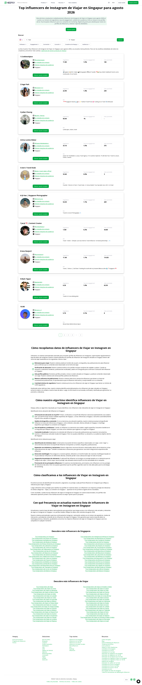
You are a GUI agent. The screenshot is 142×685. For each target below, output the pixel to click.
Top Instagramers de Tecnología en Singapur (97, 547)
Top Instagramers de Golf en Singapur (97, 542)
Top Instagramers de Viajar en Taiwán (97, 606)
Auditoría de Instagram (108, 661)
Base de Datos (46, 639)
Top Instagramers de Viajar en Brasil (97, 594)
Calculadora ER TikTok (108, 650)
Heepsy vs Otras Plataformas (109, 647)
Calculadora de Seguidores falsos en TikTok (113, 660)
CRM (43, 649)
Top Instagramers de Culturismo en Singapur (97, 555)
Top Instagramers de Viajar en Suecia (97, 608)
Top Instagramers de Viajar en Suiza (97, 605)
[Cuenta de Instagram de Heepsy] (131, 679)
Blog (103, 641)
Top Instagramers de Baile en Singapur (44, 571)
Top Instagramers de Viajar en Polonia (45, 608)
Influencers (72, 650)
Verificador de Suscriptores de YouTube (112, 656)
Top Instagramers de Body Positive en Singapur (97, 549)
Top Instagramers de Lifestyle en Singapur (44, 546)
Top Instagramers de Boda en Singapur (97, 571)
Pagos (44, 656)
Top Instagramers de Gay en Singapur (44, 551)
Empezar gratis (71, 29)
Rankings (71, 649)
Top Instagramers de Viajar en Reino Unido (44, 592)
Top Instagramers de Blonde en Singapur (44, 564)
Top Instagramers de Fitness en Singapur (44, 538)
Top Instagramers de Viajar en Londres (45, 619)
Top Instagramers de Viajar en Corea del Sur (97, 596)
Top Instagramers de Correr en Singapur (44, 569)
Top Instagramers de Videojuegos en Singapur (44, 549)
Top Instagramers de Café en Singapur (97, 569)
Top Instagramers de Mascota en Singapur (97, 553)
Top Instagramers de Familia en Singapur (97, 564)
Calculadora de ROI (107, 669)
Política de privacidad (52, 681)
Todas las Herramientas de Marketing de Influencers (116, 672)
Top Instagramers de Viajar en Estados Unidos (97, 587)
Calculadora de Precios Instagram (111, 664)
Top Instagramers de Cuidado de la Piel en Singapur (45, 556)
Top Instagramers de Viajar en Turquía (45, 605)
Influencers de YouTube (75, 641)
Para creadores (73, 2)
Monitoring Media (47, 653)
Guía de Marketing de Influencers (110, 642)
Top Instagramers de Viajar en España (97, 599)
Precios (53, 2)
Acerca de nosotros (17, 639)
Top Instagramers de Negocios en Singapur (44, 553)
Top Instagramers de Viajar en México (44, 601)
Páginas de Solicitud (47, 650)
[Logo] (9, 2)
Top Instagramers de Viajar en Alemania (44, 590)
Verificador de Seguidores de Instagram (112, 653)
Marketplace (45, 646)
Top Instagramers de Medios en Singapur (45, 562)
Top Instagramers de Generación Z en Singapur (97, 558)
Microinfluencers (73, 646)
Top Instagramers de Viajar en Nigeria (97, 615)
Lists (43, 647)
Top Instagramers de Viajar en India (97, 590)
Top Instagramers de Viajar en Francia (97, 592)
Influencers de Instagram (76, 639)
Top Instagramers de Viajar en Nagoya (45, 621)
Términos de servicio (64, 681)
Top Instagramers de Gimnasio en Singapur (97, 544)
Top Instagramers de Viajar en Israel (97, 621)
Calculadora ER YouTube (108, 652)
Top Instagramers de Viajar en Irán (97, 614)
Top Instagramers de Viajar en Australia (44, 599)
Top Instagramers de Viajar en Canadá (45, 596)
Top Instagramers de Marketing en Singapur (97, 538)
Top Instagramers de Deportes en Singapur (97, 551)
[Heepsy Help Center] (108, 2)
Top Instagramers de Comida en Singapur (97, 540)
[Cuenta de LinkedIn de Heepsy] (134, 679)
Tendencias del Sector (107, 644)
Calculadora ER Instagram (108, 649)
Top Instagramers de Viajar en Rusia (97, 597)
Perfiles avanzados (47, 644)
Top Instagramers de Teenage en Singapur (44, 567)
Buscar (120, 39)
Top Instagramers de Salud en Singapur (44, 555)
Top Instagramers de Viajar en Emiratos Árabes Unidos (97, 617)
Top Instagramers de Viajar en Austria (44, 614)
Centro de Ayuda (106, 639)
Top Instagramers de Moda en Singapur (44, 542)
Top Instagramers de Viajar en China (44, 588)
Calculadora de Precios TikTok (110, 667)
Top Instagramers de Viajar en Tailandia (97, 610)
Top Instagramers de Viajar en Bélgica (44, 610)
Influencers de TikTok (75, 642)
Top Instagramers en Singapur (44, 537)
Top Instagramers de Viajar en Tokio (44, 597)
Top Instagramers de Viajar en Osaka (97, 603)
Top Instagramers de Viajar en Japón (97, 588)
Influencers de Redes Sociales (77, 644)
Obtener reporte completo (40, 75)
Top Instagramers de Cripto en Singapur (44, 558)
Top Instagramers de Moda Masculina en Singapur (44, 565)
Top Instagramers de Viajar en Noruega (97, 619)
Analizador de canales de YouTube (111, 663)
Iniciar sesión (121, 2)
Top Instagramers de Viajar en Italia (45, 594)
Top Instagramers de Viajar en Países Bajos (44, 603)
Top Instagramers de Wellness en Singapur (97, 556)
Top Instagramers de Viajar (44, 587)
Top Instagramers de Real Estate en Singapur (97, 567)
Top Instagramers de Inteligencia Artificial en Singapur (97, 537)
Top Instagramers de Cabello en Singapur (97, 565)
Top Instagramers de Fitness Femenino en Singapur (45, 544)
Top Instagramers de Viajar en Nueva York (44, 612)
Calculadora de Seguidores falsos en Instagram (114, 658)
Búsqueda (44, 641)
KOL (70, 647)
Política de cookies (77, 681)
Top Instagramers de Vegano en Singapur (97, 546)
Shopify (44, 658)
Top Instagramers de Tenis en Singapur (44, 547)
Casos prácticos (106, 646)
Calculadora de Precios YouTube (110, 666)
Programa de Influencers (19, 641)
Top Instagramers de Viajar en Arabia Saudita (45, 606)
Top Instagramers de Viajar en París (97, 612)
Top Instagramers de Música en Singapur (97, 560)
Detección (45, 660)
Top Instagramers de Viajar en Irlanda (44, 617)
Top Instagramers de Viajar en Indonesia (97, 601)
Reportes (44, 652)
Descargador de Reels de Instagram (111, 670)
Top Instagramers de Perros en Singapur (97, 562)
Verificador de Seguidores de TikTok (111, 655)
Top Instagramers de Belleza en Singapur (45, 540)
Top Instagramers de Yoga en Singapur (44, 560)
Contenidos (45, 655)
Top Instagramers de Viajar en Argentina (44, 615)
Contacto (44, 642)
